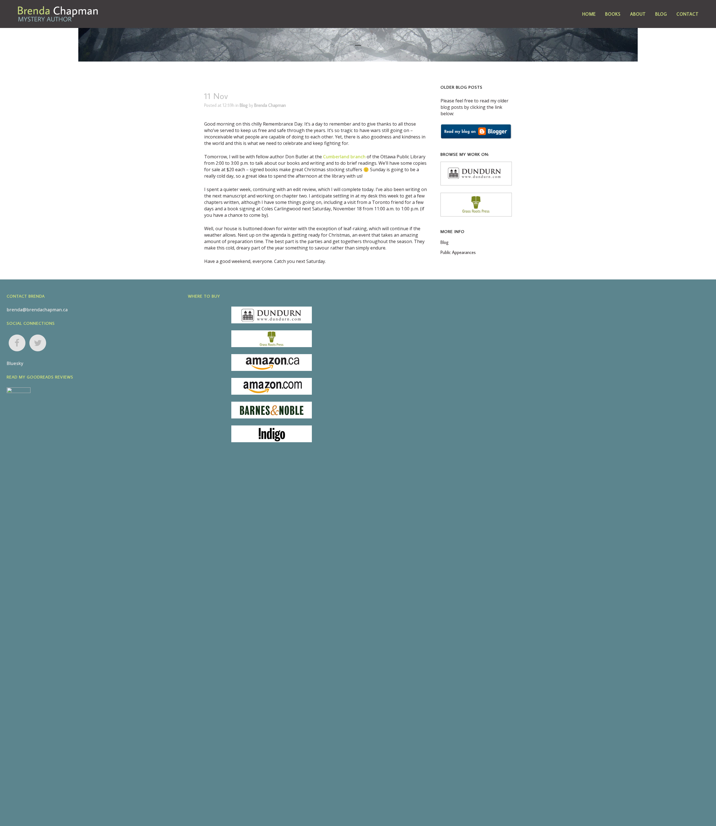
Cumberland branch (344, 157)
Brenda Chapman (270, 105)
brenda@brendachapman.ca (37, 310)
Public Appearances (458, 252)
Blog (244, 105)
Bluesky (15, 363)
